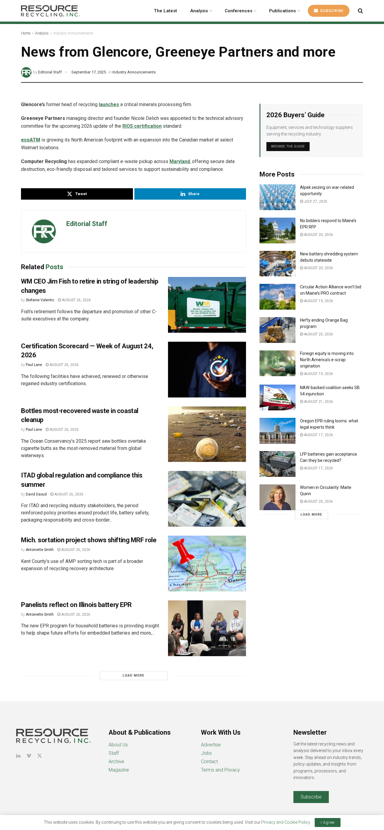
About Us (118, 745)
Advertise (211, 745)
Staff (114, 753)
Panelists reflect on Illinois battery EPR (76, 604)
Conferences (238, 10)
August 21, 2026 (318, 402)
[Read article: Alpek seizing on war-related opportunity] (278, 197)
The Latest (165, 10)
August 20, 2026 (318, 235)
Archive (116, 761)
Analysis (199, 10)
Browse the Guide (288, 146)
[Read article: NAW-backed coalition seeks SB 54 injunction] (278, 397)
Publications (282, 10)
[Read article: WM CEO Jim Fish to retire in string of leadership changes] (207, 305)
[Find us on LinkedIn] (18, 755)
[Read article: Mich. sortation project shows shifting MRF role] (207, 563)
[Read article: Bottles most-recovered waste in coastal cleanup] (207, 434)
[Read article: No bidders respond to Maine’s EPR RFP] (278, 230)
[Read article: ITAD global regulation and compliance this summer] (207, 499)
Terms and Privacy (220, 770)
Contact (209, 761)
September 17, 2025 (88, 72)
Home (25, 33)
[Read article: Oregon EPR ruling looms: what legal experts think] (278, 431)
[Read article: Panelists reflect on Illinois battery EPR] (207, 628)
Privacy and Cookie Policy (285, 822)
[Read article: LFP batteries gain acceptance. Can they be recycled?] (278, 464)
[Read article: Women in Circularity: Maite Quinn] (278, 497)
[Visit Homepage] (50, 11)
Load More (133, 675)
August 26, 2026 (76, 300)
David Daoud (36, 494)
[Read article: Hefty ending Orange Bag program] (278, 330)
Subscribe (331, 10)
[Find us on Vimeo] (28, 755)
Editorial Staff (50, 72)
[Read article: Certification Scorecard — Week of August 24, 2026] (207, 369)
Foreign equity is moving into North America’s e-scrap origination (327, 359)
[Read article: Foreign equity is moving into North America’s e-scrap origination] (278, 363)
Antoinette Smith (40, 550)
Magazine (119, 770)
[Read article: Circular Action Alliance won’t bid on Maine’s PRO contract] (278, 297)
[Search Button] (360, 10)
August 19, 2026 (318, 301)
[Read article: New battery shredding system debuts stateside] (278, 264)
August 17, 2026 (318, 435)
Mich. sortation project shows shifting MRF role (88, 540)
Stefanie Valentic (40, 300)
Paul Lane (34, 365)
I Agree (327, 822)
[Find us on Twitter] (39, 755)
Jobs (206, 753)
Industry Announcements (73, 33)
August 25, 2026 (318, 334)
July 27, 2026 (315, 201)
